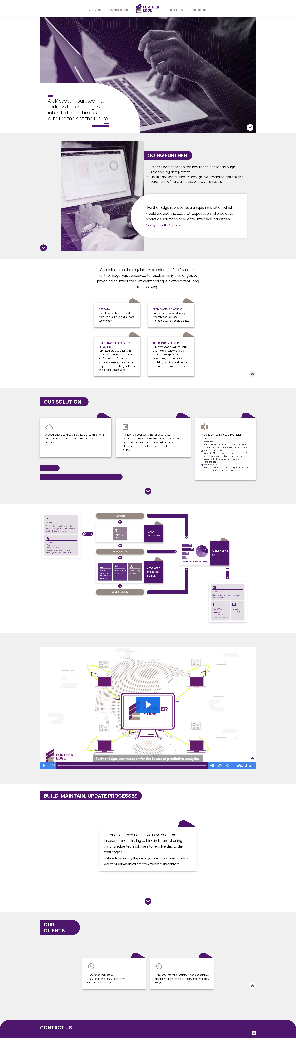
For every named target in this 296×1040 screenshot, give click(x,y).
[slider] (132, 765)
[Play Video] (44, 765)
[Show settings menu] (220, 765)
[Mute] (212, 765)
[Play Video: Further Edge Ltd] (148, 705)
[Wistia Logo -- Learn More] (244, 765)
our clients (174, 10)
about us (95, 10)
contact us (198, 10)
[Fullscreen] (228, 765)
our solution (118, 10)
